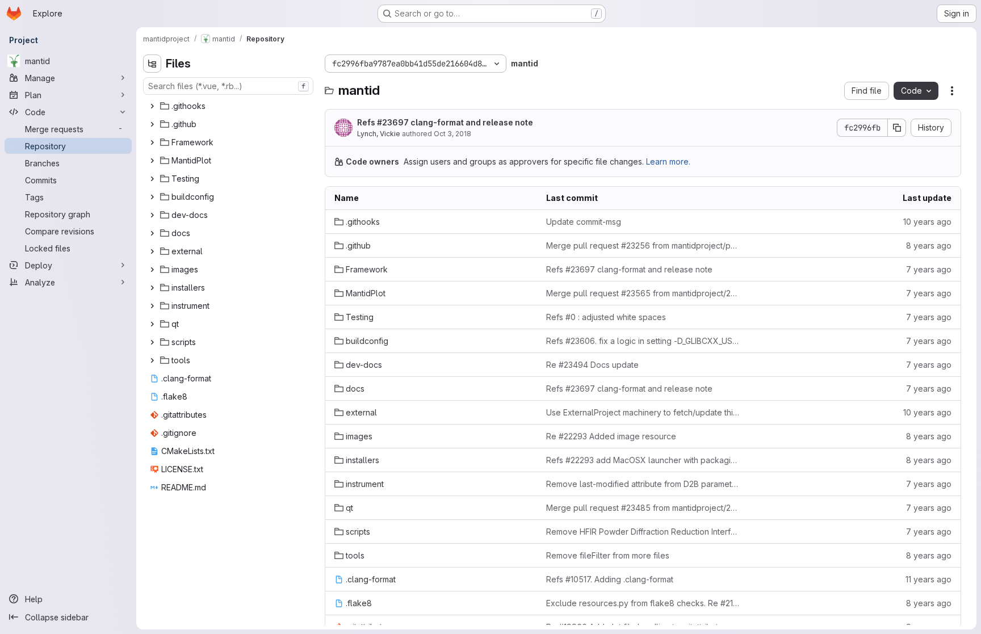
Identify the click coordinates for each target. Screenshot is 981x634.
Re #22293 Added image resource (611, 436)
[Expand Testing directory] (152, 179)
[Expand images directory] (152, 269)
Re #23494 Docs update (592, 365)
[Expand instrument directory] (152, 306)
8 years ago (928, 245)
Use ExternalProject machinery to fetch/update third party (643, 412)
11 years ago (928, 579)
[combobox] (228, 86)
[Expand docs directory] (152, 233)
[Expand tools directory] (152, 360)
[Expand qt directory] (152, 324)
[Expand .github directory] (152, 124)
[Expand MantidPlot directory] (152, 160)
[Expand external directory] (152, 251)
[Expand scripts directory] (152, 342)
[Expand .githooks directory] (152, 106)
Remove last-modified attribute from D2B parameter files (643, 484)
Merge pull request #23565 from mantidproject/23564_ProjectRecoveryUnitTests (643, 293)
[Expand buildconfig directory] (152, 197)
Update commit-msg (583, 221)
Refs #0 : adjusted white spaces (606, 317)
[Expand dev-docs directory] (152, 215)
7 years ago (928, 269)
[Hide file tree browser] (152, 63)
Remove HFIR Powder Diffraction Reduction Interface (643, 531)
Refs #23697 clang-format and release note (445, 122)
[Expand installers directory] (152, 288)
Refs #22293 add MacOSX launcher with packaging (643, 460)
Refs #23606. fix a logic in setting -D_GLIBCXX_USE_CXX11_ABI (643, 341)
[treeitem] (229, 106)
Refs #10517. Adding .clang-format (609, 579)
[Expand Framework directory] (152, 142)
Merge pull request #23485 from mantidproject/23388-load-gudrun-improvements (643, 508)
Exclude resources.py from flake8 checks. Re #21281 (643, 603)
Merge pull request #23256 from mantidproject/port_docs (643, 245)
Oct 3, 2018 (452, 133)
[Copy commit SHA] (897, 128)
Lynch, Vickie (378, 133)
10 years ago (927, 221)
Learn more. (668, 161)
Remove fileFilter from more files (607, 555)
